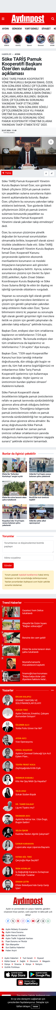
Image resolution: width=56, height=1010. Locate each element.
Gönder (8, 565)
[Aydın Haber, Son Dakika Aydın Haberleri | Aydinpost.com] (27, 19)
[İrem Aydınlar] (7, 871)
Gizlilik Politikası (12, 967)
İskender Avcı (22, 816)
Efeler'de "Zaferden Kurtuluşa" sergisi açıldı (12, 475)
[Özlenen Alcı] (7, 726)
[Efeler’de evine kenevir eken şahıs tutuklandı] (14, 488)
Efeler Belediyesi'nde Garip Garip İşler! (32, 886)
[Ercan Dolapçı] (7, 699)
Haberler (6, 54)
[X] (13, 921)
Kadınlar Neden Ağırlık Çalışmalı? (32, 834)
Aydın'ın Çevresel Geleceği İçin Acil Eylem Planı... (33, 755)
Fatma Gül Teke (23, 857)
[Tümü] (52, 690)
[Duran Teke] (7, 713)
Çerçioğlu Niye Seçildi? (27, 860)
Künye (28, 964)
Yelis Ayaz (20, 791)
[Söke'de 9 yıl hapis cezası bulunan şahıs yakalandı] (41, 464)
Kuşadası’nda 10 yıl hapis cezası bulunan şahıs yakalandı (13, 523)
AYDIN (5, 28)
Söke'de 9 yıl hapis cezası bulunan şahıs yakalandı (40, 475)
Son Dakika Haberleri (15, 947)
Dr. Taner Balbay (24, 804)
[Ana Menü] (3, 19)
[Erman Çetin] (7, 884)
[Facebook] (8, 921)
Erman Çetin (22, 882)
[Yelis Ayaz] (7, 792)
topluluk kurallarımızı (28, 575)
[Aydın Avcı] (7, 739)
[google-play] (40, 974)
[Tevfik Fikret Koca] (7, 766)
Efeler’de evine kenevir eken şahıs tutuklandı (14, 498)
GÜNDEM (17, 28)
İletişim (38, 964)
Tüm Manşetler (12, 944)
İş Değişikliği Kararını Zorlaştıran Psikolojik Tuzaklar (32, 873)
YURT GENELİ (31, 28)
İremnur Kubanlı (24, 778)
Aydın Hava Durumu (14, 932)
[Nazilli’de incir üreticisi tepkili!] (41, 488)
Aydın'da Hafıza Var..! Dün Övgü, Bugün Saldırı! (31, 821)
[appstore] (16, 974)
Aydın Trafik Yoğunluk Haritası (19, 938)
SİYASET (46, 28)
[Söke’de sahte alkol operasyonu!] (41, 511)
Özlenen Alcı (22, 725)
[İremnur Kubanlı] (7, 779)
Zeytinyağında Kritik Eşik (28, 768)
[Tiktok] (38, 921)
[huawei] (28, 982)
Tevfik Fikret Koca (25, 764)
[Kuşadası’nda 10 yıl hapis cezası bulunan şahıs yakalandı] (14, 511)
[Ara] (52, 19)
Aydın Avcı (20, 738)
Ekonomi (34, 961)
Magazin (46, 961)
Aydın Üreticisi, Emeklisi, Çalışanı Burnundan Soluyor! (32, 715)
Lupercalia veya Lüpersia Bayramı (32, 847)
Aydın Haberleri (11, 958)
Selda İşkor (21, 830)
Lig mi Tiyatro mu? (24, 807)
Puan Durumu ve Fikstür (16, 941)
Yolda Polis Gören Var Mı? (28, 728)
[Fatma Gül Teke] (7, 858)
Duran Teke (21, 710)
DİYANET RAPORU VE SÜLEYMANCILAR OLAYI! (28, 702)
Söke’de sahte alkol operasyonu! (37, 522)
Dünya (7, 964)
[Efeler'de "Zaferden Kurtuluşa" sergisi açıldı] (14, 464)
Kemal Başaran (23, 750)
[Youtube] (33, 921)
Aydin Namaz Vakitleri (16, 935)
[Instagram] (23, 921)
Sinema (17, 964)
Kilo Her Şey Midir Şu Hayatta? (30, 781)
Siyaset (40, 958)
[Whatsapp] (48, 921)
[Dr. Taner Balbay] (7, 805)
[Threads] (43, 921)
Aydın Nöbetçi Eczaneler (17, 929)
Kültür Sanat (9, 961)
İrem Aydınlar (22, 868)
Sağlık (22, 961)
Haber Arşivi (11, 950)
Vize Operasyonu (24, 741)
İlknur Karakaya (24, 844)
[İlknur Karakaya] (7, 845)
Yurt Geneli (28, 958)
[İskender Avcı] (7, 819)
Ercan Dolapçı (23, 697)
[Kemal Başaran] (7, 753)
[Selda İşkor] (7, 832)
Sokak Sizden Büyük (25, 794)
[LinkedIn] (28, 921)
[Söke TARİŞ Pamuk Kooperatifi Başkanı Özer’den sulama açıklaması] (28, 153)
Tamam (35, 1007)
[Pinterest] (18, 921)
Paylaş (8, 173)
